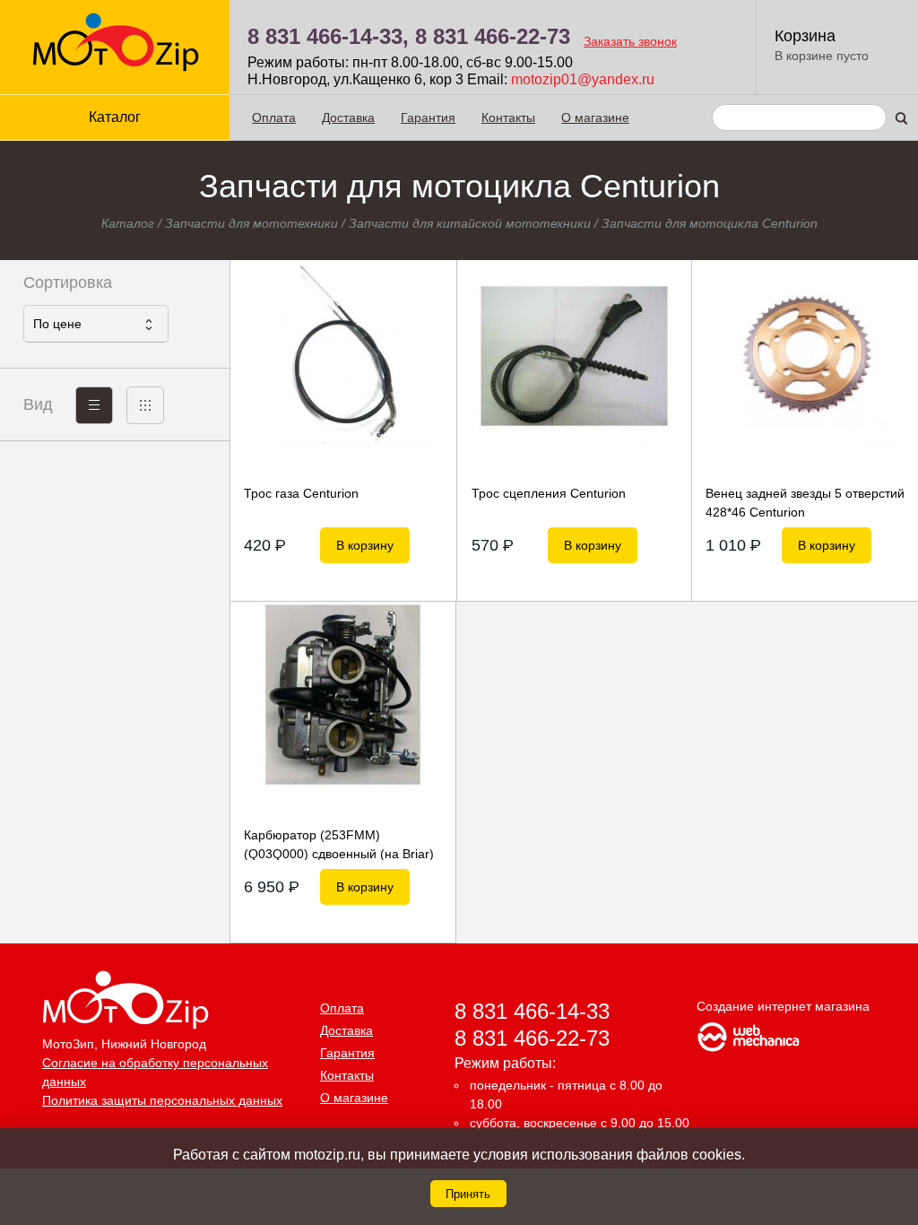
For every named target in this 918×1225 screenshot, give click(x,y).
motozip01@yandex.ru (582, 79)
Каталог (127, 223)
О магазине (595, 117)
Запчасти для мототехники (251, 223)
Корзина (805, 36)
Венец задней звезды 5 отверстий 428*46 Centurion (805, 502)
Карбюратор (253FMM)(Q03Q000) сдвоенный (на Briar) (339, 844)
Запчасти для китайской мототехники (470, 223)
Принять (468, 1194)
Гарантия (428, 117)
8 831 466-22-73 (492, 36)
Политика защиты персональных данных (162, 1100)
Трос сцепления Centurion (549, 493)
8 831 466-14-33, (328, 36)
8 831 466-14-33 (532, 1011)
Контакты (508, 117)
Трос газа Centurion (301, 493)
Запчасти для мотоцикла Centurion (710, 223)
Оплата (274, 117)
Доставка (348, 117)
